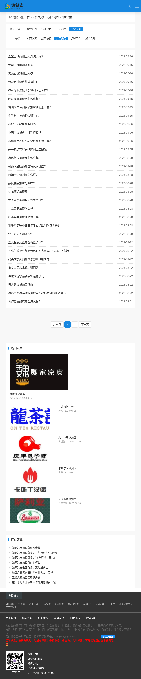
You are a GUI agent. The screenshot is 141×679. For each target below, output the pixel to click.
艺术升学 (59, 604)
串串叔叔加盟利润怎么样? (24, 157)
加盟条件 (76, 38)
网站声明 (75, 618)
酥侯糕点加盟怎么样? (21, 183)
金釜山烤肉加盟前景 (20, 64)
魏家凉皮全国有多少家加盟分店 (30, 567)
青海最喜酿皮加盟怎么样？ (24, 301)
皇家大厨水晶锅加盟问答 (23, 267)
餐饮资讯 (40, 17)
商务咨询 (27, 618)
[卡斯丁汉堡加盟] (30, 479)
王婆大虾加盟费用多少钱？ (27, 577)
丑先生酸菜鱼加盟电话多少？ (26, 242)
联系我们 (91, 618)
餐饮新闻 (32, 29)
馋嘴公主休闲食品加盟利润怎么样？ (30, 107)
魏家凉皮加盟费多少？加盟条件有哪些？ (35, 552)
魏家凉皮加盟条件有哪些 (26, 562)
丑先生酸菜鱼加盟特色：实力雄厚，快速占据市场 (38, 250)
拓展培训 (87, 604)
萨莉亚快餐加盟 (67, 499)
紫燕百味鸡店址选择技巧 (23, 81)
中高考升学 (73, 604)
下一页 (85, 324)
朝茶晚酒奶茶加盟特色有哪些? (27, 166)
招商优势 (32, 38)
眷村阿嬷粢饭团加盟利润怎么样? (28, 90)
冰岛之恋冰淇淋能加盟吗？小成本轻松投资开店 (37, 293)
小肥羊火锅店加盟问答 (22, 124)
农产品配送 (11, 607)
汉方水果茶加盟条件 (20, 233)
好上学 (111, 604)
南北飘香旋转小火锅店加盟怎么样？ (30, 141)
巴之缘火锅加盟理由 (20, 284)
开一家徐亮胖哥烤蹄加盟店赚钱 (27, 149)
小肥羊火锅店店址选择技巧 (24, 132)
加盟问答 (53, 17)
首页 (29, 17)
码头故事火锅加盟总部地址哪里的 (29, 259)
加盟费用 (90, 38)
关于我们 (11, 618)
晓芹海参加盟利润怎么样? (24, 98)
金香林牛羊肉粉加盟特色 (23, 115)
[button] (131, 6)
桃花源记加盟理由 (19, 191)
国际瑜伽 (10, 604)
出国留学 (46, 604)
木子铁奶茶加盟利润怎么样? (25, 200)
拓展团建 (99, 604)
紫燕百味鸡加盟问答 (20, 73)
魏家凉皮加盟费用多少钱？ (27, 547)
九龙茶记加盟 (66, 406)
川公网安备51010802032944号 (26, 644)
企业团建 (33, 604)
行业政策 (46, 29)
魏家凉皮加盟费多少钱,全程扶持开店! (33, 557)
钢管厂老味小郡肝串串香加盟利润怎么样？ (34, 225)
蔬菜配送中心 (125, 604)
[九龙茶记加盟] (30, 417)
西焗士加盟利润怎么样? (22, 174)
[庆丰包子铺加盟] (30, 448)
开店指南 (67, 17)
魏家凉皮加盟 (17, 393)
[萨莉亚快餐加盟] (30, 510)
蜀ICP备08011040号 (88, 636)
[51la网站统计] (108, 636)
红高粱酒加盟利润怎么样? (24, 217)
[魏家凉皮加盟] (70, 372)
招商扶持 (46, 38)
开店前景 (61, 29)
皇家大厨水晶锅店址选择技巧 (26, 276)
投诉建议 (43, 618)
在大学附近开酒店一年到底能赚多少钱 (34, 582)
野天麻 (21, 604)
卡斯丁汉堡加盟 (67, 468)
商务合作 (59, 618)
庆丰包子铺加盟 (67, 437)
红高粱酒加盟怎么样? (21, 208)
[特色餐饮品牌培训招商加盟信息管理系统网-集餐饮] (16, 6)
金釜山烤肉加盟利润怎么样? (25, 56)
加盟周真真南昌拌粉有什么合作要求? (33, 572)
